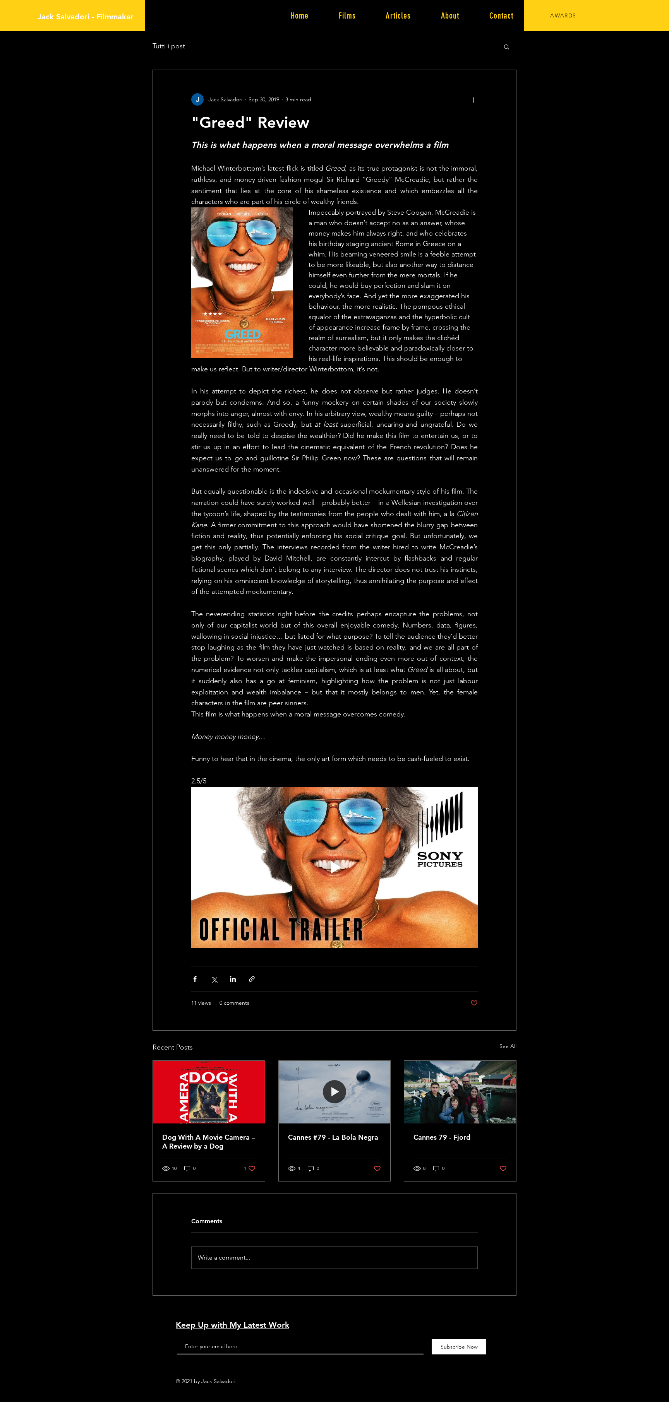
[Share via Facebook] (195, 979)
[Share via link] (252, 979)
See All (507, 1046)
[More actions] (473, 99)
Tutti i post (169, 46)
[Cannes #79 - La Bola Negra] (335, 1092)
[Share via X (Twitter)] (214, 979)
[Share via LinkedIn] (233, 979)
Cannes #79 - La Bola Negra (333, 1137)
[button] (506, 46)
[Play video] (334, 867)
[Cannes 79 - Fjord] (460, 1092)
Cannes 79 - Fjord (441, 1137)
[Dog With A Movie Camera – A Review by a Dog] (209, 1092)
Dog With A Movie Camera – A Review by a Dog (208, 1142)
